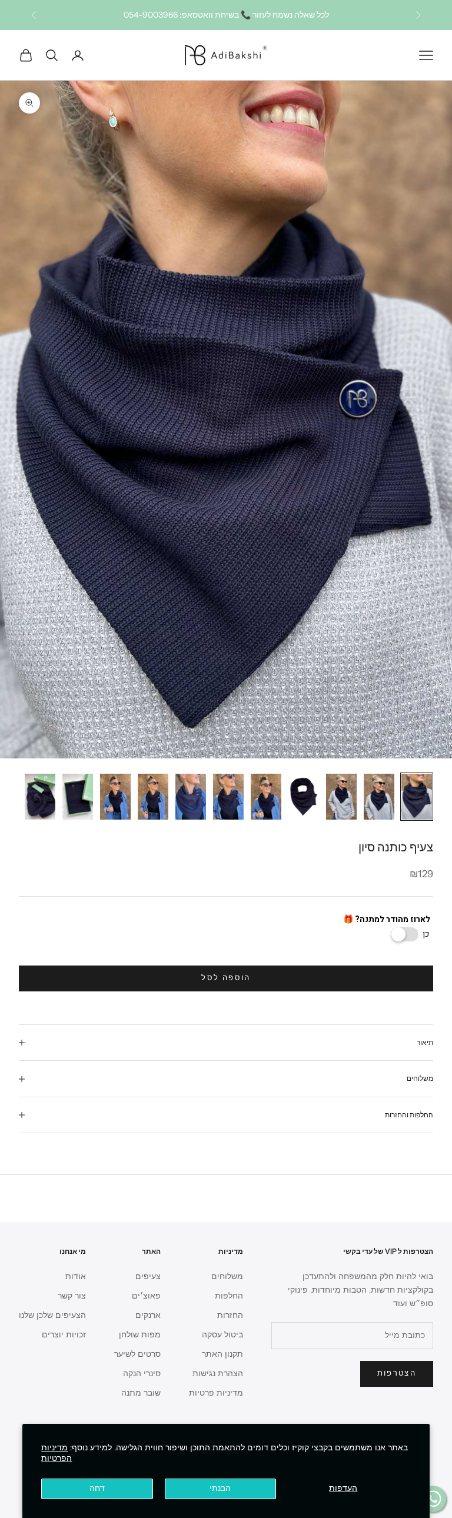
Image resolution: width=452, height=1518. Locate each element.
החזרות (230, 1315)
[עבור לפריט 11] (40, 797)
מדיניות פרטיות (216, 1393)
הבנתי (220, 1488)
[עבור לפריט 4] (303, 797)
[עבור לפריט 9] (115, 797)
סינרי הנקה (142, 1373)
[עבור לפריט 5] (266, 797)
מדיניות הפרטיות (56, 1453)
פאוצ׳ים (146, 1295)
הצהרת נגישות (217, 1373)
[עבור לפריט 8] (153, 797)
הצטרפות (396, 1373)
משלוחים (227, 1276)
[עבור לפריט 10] (77, 797)
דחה (97, 1488)
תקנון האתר (222, 1354)
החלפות (229, 1295)
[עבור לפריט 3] (341, 797)
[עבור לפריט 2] (379, 797)
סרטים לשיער (137, 1354)
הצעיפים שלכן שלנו (52, 1315)
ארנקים (148, 1315)
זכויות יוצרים (64, 1334)
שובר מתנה (141, 1393)
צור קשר (72, 1295)
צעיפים (148, 1276)
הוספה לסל (225, 978)
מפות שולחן (140, 1334)
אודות (75, 1276)
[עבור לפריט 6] (228, 797)
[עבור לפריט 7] (190, 797)
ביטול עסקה (222, 1334)
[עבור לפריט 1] (416, 797)
